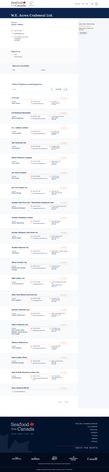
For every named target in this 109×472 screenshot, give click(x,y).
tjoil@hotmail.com (19, 33)
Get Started (83, 33)
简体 (83, 4)
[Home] (23, 4)
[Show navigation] (96, 4)
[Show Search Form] (92, 4)
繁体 (87, 4)
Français (77, 4)
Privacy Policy (69, 469)
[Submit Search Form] (51, 89)
